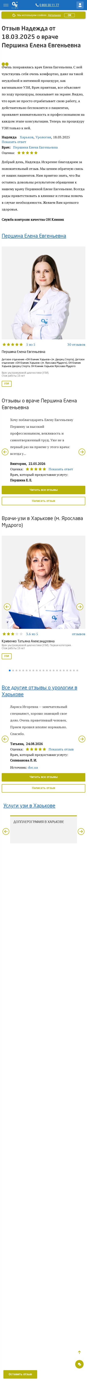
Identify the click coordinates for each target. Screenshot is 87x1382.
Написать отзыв (43, 501)
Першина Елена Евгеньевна (35, 147)
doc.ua (33, 767)
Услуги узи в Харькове (29, 806)
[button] (79, 1352)
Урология (43, 137)
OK (69, 15)
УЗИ (6, 384)
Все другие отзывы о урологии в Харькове (39, 691)
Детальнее (54, 15)
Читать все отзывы (44, 490)
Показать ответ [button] (14, 141)
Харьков (27, 137)
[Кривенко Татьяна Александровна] (43, 598)
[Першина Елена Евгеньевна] (43, 317)
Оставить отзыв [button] (20, 1374)
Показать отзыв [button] (61, 749)
